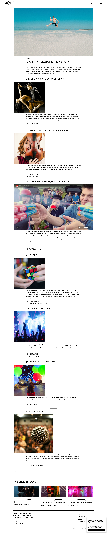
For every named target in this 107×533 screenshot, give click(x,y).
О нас (15, 521)
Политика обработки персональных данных (83, 528)
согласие (102, 523)
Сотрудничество (18, 523)
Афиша (43, 58)
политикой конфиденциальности (94, 527)
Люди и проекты (58, 500)
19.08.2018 (28, 58)
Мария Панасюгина (35, 58)
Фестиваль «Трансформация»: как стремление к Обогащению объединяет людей (80, 504)
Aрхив (91, 471)
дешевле (44, 349)
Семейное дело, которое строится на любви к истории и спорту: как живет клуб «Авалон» (53, 504)
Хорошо (96, 530)
